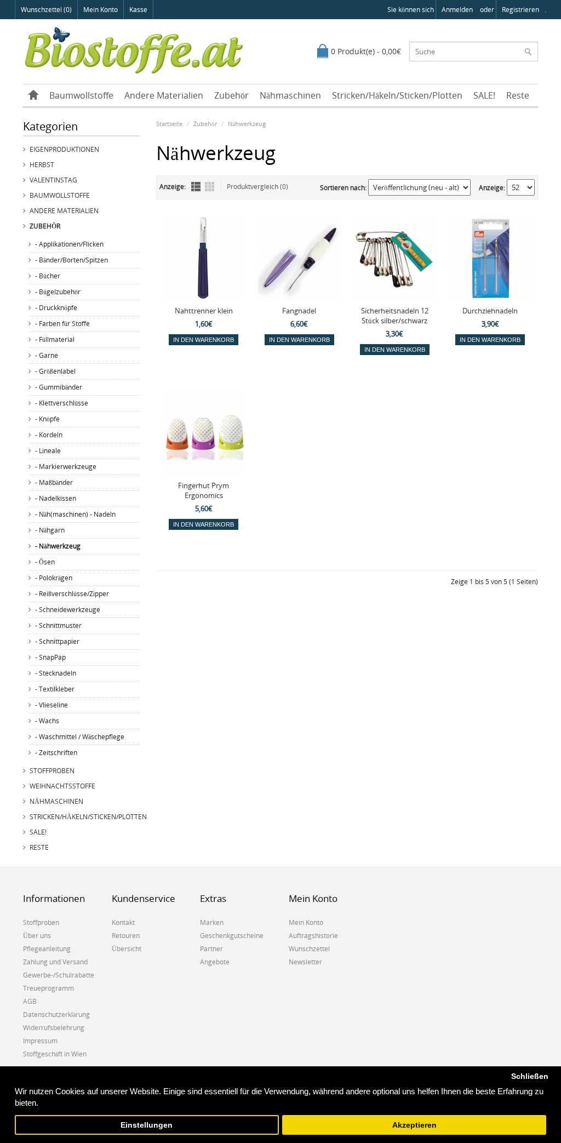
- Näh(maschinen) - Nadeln (75, 514)
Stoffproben (52, 770)
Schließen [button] (529, 1076)
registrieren (520, 9)
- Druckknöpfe (56, 307)
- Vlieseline (51, 705)
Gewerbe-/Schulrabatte (58, 975)
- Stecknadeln (55, 673)
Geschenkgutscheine (232, 935)
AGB (30, 1001)
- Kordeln (48, 434)
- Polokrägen (53, 577)
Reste (517, 95)
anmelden (457, 9)
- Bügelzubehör (58, 291)
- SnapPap (50, 657)
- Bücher (47, 276)
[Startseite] (33, 95)
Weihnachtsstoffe (62, 786)
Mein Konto (100, 9)
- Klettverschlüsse (61, 403)
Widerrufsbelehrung (53, 1027)
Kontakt (123, 922)
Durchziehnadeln (490, 311)
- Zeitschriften (56, 752)
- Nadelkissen (55, 498)
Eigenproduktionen (64, 149)
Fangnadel (299, 311)
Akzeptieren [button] (414, 1125)
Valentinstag (53, 180)
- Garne (46, 355)
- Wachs (47, 720)
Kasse (138, 9)
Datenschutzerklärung (56, 1014)
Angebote (215, 962)
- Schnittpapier (57, 641)
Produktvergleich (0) (257, 186)
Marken (212, 922)
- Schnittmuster (58, 625)
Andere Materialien (163, 95)
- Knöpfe (47, 419)
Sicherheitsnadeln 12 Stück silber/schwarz (394, 315)
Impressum (40, 1040)
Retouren (126, 935)
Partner (211, 948)
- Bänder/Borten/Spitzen (71, 260)
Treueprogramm (48, 988)
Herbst (42, 164)
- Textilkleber (55, 689)
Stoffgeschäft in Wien (55, 1054)
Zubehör (231, 95)
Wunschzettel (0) (46, 9)
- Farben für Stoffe (62, 323)
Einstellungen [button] (147, 1125)
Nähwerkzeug (247, 123)
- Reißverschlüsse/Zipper (72, 593)
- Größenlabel (55, 371)
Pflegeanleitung (47, 948)
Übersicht (126, 948)
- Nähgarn (50, 530)
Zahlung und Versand (55, 962)
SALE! (484, 95)
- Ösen (45, 562)
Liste (196, 186)
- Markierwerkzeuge (65, 466)
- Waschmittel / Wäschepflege (79, 736)
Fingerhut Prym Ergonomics (203, 490)
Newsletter (305, 962)
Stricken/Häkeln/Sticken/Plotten (397, 95)
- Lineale (48, 450)
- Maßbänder (54, 482)
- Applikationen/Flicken (69, 244)
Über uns (37, 935)
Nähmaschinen (290, 95)
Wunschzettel (309, 948)
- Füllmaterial (55, 339)
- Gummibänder (58, 387)
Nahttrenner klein (204, 311)
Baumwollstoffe (81, 95)
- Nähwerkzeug (58, 546)
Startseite (169, 123)
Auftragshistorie (313, 935)
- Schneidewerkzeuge (67, 609)
